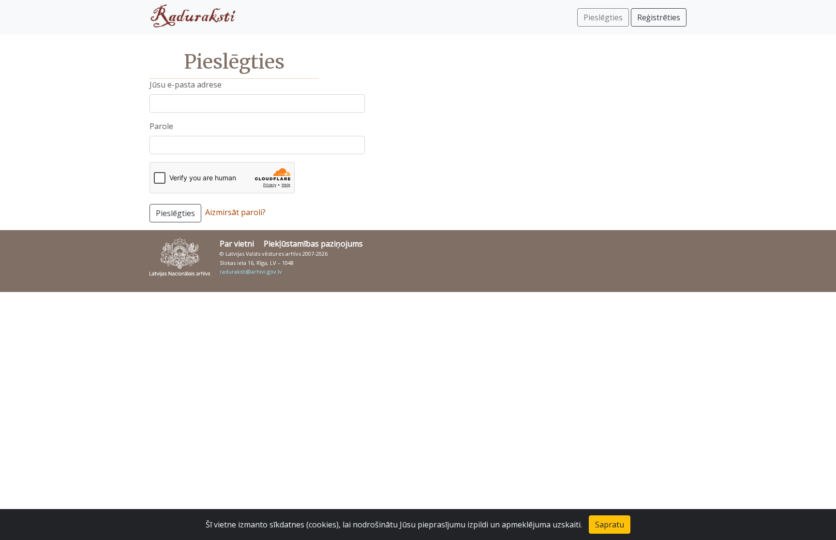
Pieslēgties (175, 213)
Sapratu (609, 524)
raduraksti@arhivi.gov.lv (251, 271)
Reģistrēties (658, 17)
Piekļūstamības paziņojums (313, 243)
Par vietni (237, 243)
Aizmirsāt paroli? (235, 212)
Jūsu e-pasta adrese (185, 84)
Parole (161, 126)
